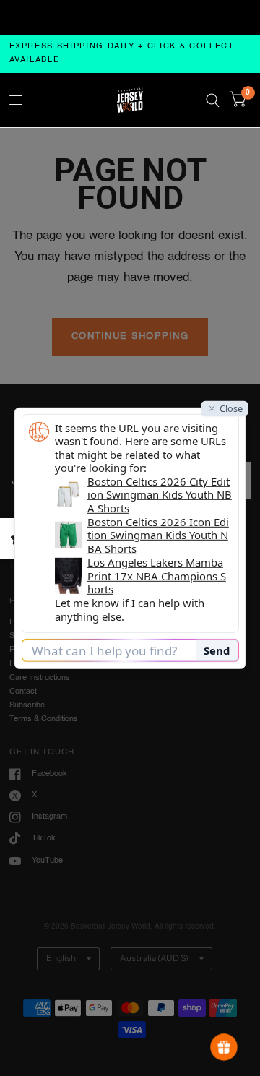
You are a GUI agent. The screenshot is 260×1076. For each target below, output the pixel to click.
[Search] (213, 100)
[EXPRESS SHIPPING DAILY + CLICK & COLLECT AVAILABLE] (130, 53)
